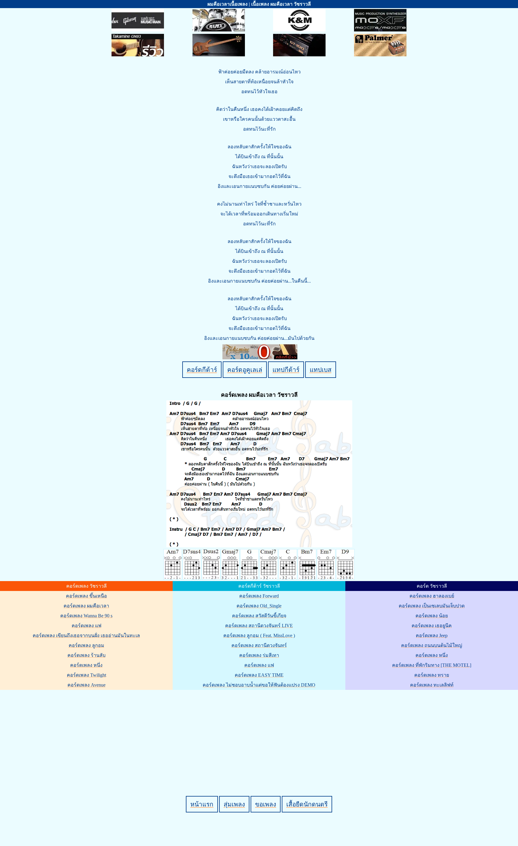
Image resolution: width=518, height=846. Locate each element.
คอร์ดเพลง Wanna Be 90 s (86, 615)
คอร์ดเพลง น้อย (431, 615)
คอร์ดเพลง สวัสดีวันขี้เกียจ (259, 615)
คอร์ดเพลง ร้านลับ (86, 655)
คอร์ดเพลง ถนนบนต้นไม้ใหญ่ (431, 645)
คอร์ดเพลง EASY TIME (259, 675)
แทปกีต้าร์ (285, 369)
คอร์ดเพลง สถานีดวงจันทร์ (259, 645)
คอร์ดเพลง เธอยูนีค (432, 625)
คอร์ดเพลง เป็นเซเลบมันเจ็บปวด (432, 605)
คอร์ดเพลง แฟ (86, 625)
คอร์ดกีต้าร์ (202, 369)
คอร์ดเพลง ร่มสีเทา (259, 655)
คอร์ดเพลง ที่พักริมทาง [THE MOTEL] (431, 665)
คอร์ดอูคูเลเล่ (244, 369)
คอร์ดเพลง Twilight (86, 675)
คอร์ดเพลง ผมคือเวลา (86, 605)
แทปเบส (321, 369)
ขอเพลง (265, 804)
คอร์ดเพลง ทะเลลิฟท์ (432, 684)
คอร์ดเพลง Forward (259, 595)
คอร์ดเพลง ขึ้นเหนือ (86, 595)
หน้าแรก (201, 804)
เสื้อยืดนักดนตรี (307, 804)
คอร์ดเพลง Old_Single (259, 605)
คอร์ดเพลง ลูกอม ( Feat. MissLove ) (259, 635)
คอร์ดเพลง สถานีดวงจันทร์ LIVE (259, 625)
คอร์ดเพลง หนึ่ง (86, 665)
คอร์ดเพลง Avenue (86, 684)
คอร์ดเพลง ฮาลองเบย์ (431, 595)
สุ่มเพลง (234, 804)
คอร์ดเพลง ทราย (431, 675)
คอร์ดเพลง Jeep (432, 635)
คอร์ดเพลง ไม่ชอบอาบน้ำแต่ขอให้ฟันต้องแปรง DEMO (259, 684)
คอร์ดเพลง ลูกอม (86, 645)
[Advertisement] (260, 733)
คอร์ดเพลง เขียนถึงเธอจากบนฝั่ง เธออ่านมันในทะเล (86, 635)
